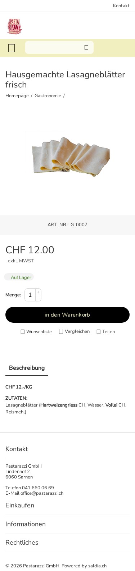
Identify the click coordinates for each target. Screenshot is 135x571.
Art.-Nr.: (58, 225)
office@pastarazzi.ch (42, 493)
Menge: (13, 295)
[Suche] (86, 47)
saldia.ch (97, 566)
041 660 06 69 (38, 488)
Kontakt (121, 6)
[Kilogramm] (67, 160)
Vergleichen (77, 331)
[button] (105, 332)
